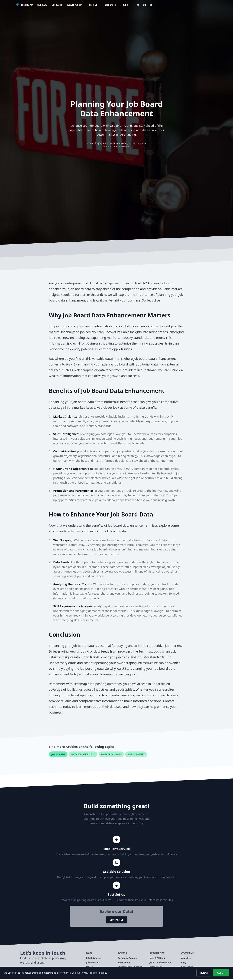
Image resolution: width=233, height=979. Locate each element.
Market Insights (111, 754)
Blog (125, 5)
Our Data (42, 5)
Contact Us (116, 919)
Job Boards (58, 754)
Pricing (93, 5)
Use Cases (57, 5)
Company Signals (127, 957)
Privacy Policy (88, 972)
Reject (204, 972)
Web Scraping (136, 754)
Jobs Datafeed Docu (160, 962)
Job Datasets (93, 962)
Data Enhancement (83, 754)
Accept (221, 972)
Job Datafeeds (93, 957)
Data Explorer (74, 5)
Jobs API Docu (157, 957)
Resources (110, 5)
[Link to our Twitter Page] (138, 4)
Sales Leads (124, 962)
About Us (186, 957)
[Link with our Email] (151, 4)
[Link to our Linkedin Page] (144, 4)
